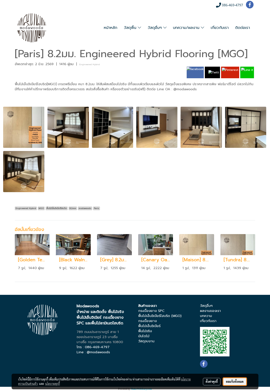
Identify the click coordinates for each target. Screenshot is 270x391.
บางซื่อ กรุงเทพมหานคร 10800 (100, 342)
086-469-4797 (97, 347)
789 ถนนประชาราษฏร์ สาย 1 (98, 331)
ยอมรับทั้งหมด (235, 381)
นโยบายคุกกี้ (52, 384)
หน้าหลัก (110, 28)
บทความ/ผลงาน (187, 28)
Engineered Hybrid (89, 64)
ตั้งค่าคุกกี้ (212, 381)
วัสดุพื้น (131, 28)
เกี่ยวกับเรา (220, 28)
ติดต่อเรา (242, 28)
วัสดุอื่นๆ (155, 28)
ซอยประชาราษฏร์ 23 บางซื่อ (97, 337)
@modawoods (98, 352)
